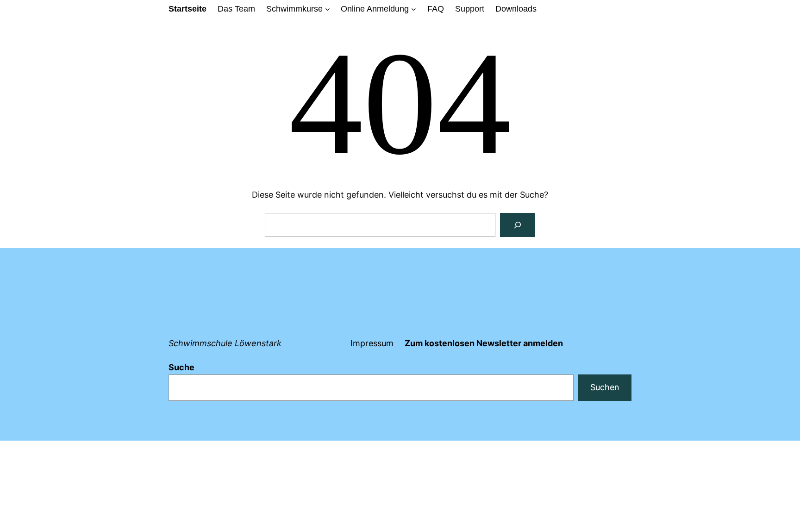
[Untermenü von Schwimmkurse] (327, 9)
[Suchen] (517, 225)
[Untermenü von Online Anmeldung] (413, 9)
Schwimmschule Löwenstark (225, 343)
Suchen (604, 387)
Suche (181, 367)
